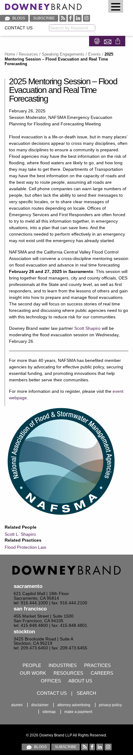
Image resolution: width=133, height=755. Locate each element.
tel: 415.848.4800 (31, 625)
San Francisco (30, 609)
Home (10, 54)
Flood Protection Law (25, 547)
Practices (97, 665)
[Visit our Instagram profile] (86, 18)
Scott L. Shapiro (20, 534)
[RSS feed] (62, 18)
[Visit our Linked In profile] (78, 18)
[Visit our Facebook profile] (70, 18)
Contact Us (18, 28)
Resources (28, 54)
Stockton (24, 632)
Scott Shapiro (87, 328)
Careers (102, 673)
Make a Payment (78, 712)
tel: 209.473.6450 (31, 648)
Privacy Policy (110, 705)
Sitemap (49, 712)
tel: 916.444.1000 (31, 603)
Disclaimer (40, 705)
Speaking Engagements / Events (71, 54)
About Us (80, 680)
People (32, 665)
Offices (51, 680)
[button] (115, 6)
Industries (63, 665)
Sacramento (28, 586)
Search (86, 693)
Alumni (17, 705)
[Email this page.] (108, 40)
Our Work (33, 673)
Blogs (18, 18)
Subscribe (44, 18)
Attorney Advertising (73, 705)
